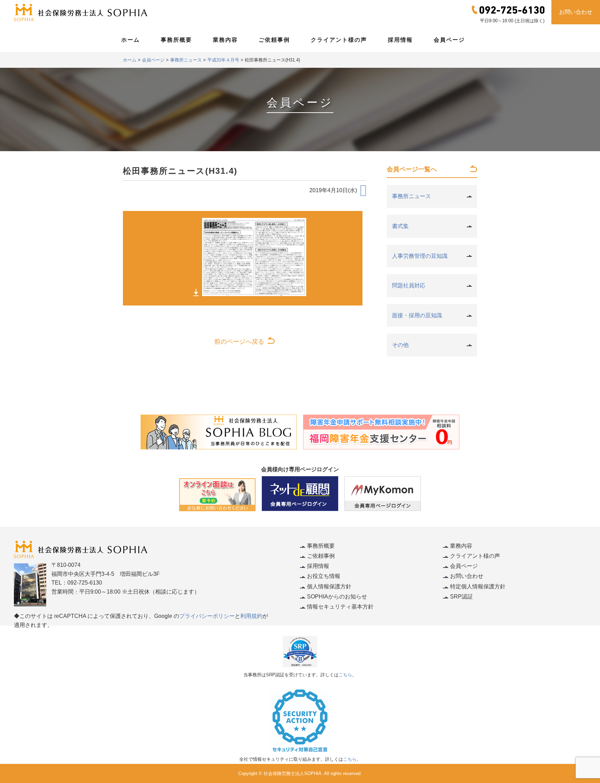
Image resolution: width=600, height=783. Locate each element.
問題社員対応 (408, 285)
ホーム (130, 40)
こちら (345, 674)
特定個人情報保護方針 (478, 586)
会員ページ (449, 40)
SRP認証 (461, 597)
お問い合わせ (575, 12)
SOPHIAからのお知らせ (337, 597)
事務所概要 (176, 40)
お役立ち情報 (323, 576)
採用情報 (400, 40)
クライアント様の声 (339, 40)
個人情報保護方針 (329, 586)
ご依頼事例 (274, 40)
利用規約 (251, 616)
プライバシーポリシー (207, 616)
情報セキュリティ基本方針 (340, 607)
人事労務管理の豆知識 (420, 256)
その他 (400, 345)
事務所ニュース (411, 196)
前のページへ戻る (239, 341)
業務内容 (225, 40)
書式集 (400, 226)
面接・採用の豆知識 (417, 315)
